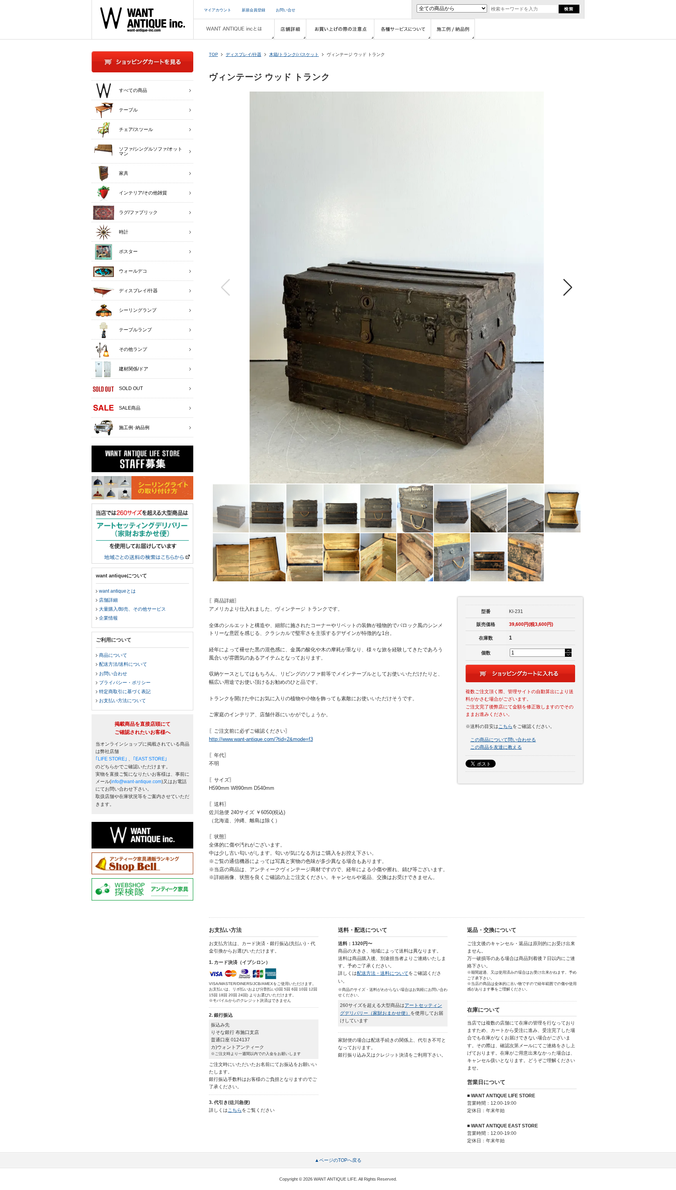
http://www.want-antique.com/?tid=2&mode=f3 (261, 739)
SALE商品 (129, 408)
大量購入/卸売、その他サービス (132, 609)
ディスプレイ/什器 (243, 54)
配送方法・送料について (382, 973)
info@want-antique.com (136, 781)
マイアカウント (217, 10)
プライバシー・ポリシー (125, 682)
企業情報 (108, 618)
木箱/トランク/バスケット (294, 54)
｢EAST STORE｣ (150, 759)
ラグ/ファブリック (138, 212)
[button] (568, 287)
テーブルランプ (135, 330)
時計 (123, 232)
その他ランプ (133, 349)
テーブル (128, 110)
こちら (505, 726)
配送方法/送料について (123, 664)
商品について (113, 655)
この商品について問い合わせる (503, 739)
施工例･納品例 (134, 427)
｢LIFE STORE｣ (111, 759)
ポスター (128, 251)
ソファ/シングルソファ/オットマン (150, 151)
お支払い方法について (122, 700)
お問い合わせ (113, 673)
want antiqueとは (117, 591)
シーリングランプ (137, 310)
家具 (123, 173)
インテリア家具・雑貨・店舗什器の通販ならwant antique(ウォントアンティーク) (142, 19)
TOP (213, 54)
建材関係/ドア (133, 369)
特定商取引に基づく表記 (125, 691)
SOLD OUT (131, 388)
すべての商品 (133, 90)
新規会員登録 (253, 10)
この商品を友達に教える (496, 747)
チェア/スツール (136, 129)
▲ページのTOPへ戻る (338, 1160)
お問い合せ (285, 10)
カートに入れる (520, 673)
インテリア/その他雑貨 (143, 193)
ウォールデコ (133, 271)
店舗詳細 (108, 600)
